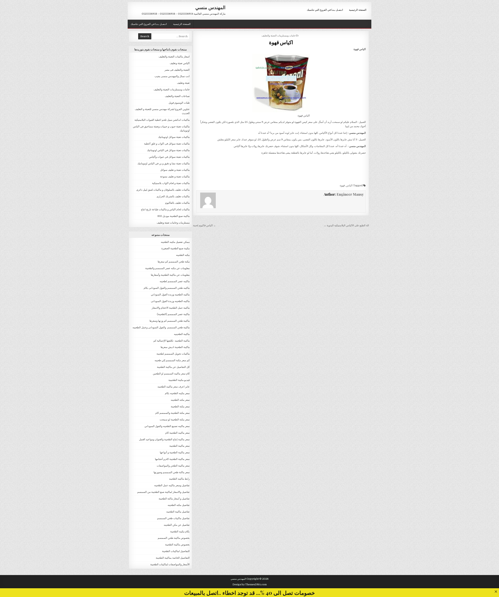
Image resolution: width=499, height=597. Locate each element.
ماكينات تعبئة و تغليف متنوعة (175, 176)
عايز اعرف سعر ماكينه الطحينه (173, 386)
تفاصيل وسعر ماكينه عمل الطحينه (172, 485)
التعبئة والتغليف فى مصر (177, 69)
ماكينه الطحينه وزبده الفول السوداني (170, 294)
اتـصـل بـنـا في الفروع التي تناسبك (325, 9)
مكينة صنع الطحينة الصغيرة (175, 248)
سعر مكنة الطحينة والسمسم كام (172, 412)
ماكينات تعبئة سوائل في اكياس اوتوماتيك (168, 150)
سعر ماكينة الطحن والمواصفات (173, 465)
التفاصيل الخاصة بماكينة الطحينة (173, 557)
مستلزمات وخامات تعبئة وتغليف (173, 222)
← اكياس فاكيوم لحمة (204, 225)
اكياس (349, 185)
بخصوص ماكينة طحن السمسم (174, 537)
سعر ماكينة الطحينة (179, 445)
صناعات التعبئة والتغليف (177, 96)
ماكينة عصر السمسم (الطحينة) (173, 314)
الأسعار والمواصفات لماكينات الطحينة (170, 564)
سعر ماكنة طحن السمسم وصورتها (172, 472)
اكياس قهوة (281, 42)
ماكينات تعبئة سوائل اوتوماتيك (174, 137)
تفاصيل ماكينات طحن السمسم (173, 518)
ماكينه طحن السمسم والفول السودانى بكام (167, 287)
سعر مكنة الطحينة (180, 406)
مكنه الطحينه (183, 255)
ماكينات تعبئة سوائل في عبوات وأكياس (169, 156)
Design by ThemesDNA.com (250, 584)
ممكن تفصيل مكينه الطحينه (175, 241)
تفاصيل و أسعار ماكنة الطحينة (174, 498)
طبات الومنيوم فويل (179, 102)
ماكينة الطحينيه (182, 334)
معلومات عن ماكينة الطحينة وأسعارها (170, 274)
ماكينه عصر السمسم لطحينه (175, 281)
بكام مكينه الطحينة (180, 531)
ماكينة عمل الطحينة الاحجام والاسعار (171, 307)
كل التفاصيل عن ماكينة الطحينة (173, 366)
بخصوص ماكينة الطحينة (177, 544)
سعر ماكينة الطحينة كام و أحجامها (172, 459)
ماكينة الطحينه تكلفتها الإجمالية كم (171, 340)
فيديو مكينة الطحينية (179, 380)
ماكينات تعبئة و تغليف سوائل (175, 169)
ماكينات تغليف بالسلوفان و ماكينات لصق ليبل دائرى (163, 189)
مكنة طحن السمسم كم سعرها (174, 261)
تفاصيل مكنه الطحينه (179, 505)
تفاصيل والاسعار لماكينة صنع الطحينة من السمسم (163, 491)
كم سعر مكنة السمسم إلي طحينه (172, 360)
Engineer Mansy (350, 194)
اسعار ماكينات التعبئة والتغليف (174, 56)
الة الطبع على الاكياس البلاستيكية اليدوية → (346, 225)
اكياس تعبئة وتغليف (180, 63)
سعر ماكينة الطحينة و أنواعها (175, 452)
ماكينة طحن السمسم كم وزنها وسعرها (170, 320)
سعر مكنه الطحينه (180, 399)
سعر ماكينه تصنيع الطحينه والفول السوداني (167, 426)
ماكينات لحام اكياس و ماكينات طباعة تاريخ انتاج (165, 209)
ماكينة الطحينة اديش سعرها (175, 347)
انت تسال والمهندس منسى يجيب (172, 76)
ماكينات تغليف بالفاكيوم (177, 202)
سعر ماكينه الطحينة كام (177, 432)
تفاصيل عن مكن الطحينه (177, 524)
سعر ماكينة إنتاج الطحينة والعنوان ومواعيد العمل (164, 439)
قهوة (342, 185)
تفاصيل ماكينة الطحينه (178, 511)
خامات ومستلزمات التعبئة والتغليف (279, 35)
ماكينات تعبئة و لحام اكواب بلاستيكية (171, 183)
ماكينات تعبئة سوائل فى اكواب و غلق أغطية (167, 143)
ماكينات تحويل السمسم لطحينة (173, 353)
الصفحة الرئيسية (357, 9)
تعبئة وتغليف (183, 82)
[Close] (496, 591)
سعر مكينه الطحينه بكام (177, 393)
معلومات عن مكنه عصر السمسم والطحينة (167, 268)
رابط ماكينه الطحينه (179, 478)
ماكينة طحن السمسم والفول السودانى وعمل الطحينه (161, 327)
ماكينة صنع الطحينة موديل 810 (173, 216)
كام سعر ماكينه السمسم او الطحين (171, 373)
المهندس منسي (210, 7)
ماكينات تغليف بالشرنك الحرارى (173, 196)
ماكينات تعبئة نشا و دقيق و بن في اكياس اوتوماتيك (163, 163)
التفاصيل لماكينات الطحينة (176, 551)
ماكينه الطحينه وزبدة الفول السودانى (170, 301)
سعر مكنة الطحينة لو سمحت (175, 419)
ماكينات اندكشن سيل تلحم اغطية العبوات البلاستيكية (162, 119)
